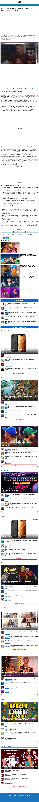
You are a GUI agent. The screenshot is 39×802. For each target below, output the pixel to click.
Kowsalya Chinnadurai (6, 39)
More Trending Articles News (18, 373)
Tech (31, 4)
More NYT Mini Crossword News (19, 786)
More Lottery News (19, 741)
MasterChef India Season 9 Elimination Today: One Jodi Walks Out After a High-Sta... (28, 255)
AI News (7, 4)
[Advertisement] (19, 19)
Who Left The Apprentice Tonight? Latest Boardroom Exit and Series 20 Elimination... (28, 277)
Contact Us (21, 794)
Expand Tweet (20, 144)
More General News (19, 419)
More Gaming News (19, 603)
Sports (16, 4)
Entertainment (26, 4)
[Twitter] (6, 238)
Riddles (20, 4)
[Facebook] (4, 238)
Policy (17, 794)
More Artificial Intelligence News (19, 649)
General (11, 4)
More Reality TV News (19, 695)
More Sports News (18, 465)
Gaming (35, 4)
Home (3, 4)
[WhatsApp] (8, 238)
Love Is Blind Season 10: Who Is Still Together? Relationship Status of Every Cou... (27, 266)
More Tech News (19, 558)
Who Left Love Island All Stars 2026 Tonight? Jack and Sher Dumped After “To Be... (28, 244)
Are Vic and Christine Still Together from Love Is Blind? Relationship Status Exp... (28, 288)
